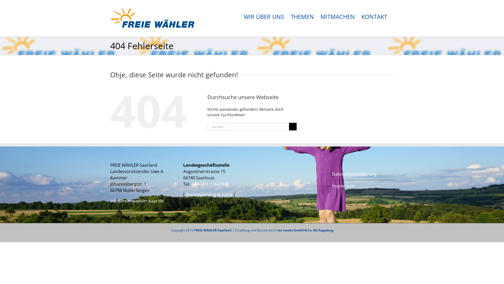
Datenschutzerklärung (354, 174)
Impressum (343, 186)
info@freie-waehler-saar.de (137, 201)
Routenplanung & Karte (209, 194)
